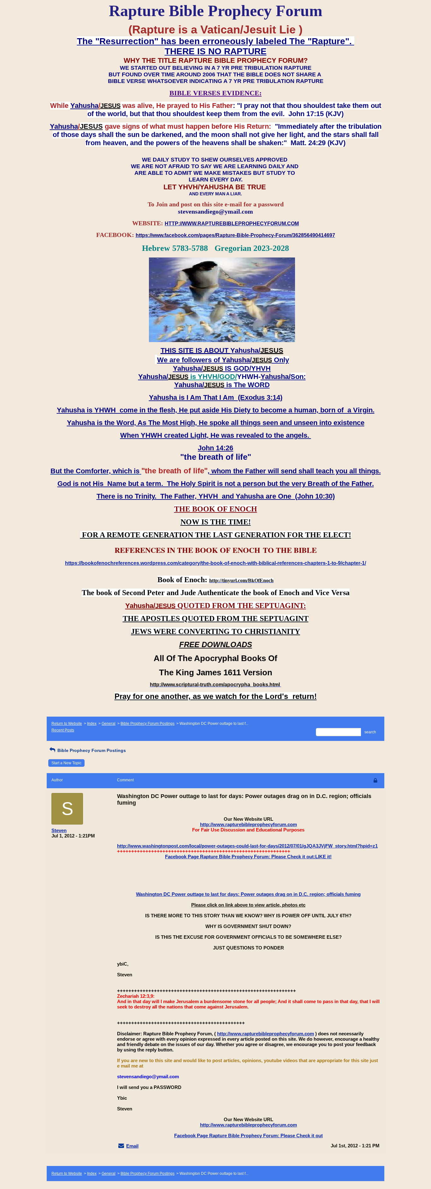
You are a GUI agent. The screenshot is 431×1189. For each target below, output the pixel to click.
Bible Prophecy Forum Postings (147, 723)
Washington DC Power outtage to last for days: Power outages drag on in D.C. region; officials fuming (248, 894)
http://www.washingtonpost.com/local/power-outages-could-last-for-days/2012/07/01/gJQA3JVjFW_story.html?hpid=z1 (247, 846)
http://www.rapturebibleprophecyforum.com (248, 824)
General (108, 723)
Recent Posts (62, 730)
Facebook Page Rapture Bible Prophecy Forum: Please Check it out (248, 1135)
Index (92, 723)
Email (132, 1146)
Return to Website (66, 723)
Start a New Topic (66, 763)
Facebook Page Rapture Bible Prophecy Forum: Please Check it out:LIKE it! (248, 856)
